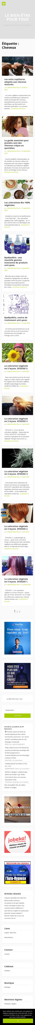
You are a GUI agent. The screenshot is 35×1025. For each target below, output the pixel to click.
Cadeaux (7, 971)
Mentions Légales (10, 1004)
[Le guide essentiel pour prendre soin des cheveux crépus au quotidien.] (17, 126)
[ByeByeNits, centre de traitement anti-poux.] (17, 304)
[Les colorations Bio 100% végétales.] (17, 189)
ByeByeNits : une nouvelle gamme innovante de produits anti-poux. (16, 261)
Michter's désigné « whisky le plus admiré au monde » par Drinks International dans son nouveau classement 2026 (16, 776)
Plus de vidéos (20, 785)
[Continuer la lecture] (18, 108)
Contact (7, 954)
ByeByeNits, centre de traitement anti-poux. (15, 318)
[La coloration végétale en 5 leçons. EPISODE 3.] (17, 458)
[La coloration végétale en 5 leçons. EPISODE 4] (17, 405)
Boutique (7, 987)
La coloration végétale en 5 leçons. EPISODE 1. (16, 580)
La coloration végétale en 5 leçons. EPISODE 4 (16, 420)
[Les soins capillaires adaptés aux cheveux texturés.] (17, 66)
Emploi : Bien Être (10, 933)
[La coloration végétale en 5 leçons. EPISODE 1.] (17, 565)
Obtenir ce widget (10, 787)
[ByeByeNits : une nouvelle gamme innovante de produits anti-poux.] (17, 244)
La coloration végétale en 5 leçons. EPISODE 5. (16, 367)
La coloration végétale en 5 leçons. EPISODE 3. (16, 472)
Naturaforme (8, 937)
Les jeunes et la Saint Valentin (14, 903)
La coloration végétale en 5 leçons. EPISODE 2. (16, 527)
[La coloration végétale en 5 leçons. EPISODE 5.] (17, 352)
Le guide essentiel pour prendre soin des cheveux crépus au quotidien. (16, 144)
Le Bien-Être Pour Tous (17, 17)
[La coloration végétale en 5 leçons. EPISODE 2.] (17, 513)
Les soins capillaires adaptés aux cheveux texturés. (15, 82)
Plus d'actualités (9, 785)
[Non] (33, 1017)
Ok (18, 1021)
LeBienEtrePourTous (13, 87)
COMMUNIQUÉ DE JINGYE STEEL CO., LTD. (16, 765)
